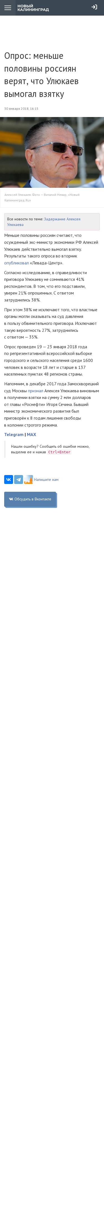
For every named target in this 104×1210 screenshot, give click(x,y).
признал (35, 390)
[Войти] (94, 7)
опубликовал (16, 263)
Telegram (14, 434)
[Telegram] (18, 479)
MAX (31, 434)
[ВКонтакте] (8, 479)
